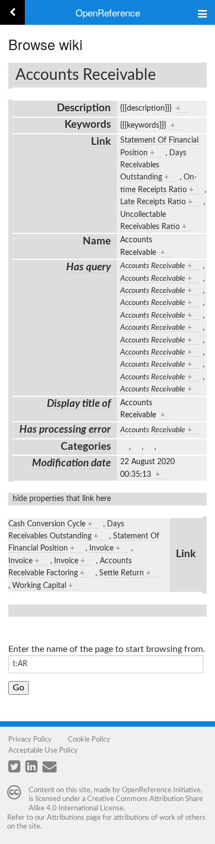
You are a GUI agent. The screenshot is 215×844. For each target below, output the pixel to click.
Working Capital (39, 586)
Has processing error (65, 429)
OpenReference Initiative (161, 790)
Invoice (101, 548)
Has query (88, 267)
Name (97, 241)
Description (84, 108)
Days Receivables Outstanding (153, 165)
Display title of (79, 404)
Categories (86, 447)
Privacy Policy (30, 739)
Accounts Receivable (85, 75)
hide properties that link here (62, 499)
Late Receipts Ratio (153, 202)
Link (101, 142)
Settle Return (121, 573)
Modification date (71, 463)
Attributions (65, 817)
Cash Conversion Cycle (46, 524)
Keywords (87, 124)
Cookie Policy (89, 739)
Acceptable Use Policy (43, 750)
